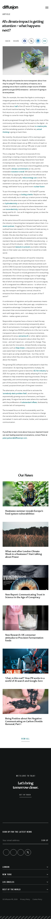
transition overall (17, 171)
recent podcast (8, 226)
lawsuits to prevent (22, 247)
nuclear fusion (39, 186)
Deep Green (20, 348)
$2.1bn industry (40, 371)
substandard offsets (29, 402)
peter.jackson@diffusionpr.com (15, 438)
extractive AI (23, 336)
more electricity (12, 209)
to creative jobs (41, 126)
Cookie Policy (37, 899)
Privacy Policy (25, 899)
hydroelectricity (11, 203)
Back (8, 41)
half (16, 106)
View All (25, 739)
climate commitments (20, 169)
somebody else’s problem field (15, 393)
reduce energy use (29, 177)
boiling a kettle (27, 194)
